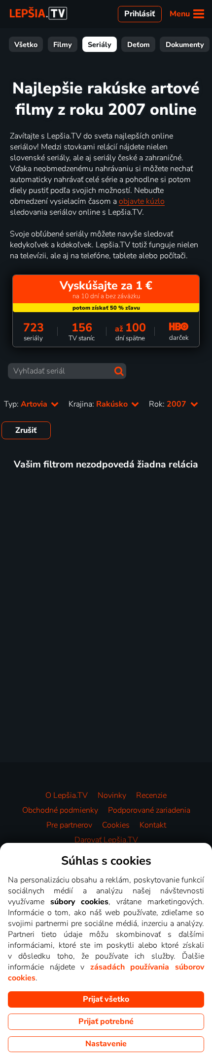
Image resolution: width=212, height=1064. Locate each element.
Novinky (112, 795)
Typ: (26, 404)
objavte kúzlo (142, 201)
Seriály (99, 44)
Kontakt (153, 825)
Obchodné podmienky (60, 810)
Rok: (168, 404)
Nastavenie (106, 1043)
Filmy (62, 44)
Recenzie (151, 795)
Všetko (25, 44)
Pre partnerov (69, 825)
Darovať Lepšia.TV (106, 839)
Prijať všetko (106, 999)
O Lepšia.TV (66, 795)
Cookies (116, 825)
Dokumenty (185, 44)
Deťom (138, 44)
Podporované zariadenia (149, 810)
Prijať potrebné (106, 1021)
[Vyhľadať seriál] (119, 371)
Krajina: (99, 404)
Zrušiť (25, 430)
